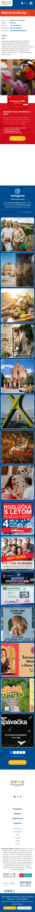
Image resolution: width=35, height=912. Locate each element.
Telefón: (3, 25)
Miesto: (3, 20)
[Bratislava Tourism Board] (26, 875)
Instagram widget (18, 756)
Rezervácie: (4, 30)
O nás (17, 835)
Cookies (17, 841)
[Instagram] (20, 797)
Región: (3, 23)
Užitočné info (17, 829)
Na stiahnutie (17, 832)
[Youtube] (14, 797)
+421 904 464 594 (15, 25)
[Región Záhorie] (9, 884)
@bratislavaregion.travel (16, 203)
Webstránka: (5, 28)
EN (24, 3)
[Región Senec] (9, 892)
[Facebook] (17, 797)
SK (22, 3)
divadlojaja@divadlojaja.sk (18, 30)
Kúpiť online (18, 138)
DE (26, 3)
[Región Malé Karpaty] (26, 884)
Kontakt (17, 844)
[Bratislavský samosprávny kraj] (9, 875)
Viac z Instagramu (17, 762)
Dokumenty (17, 838)
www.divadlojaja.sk (16, 28)
